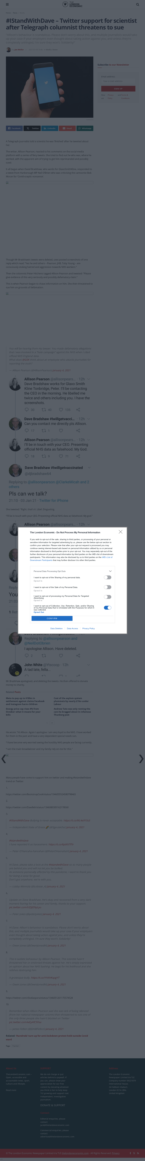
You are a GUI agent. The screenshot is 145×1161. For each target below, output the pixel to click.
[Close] (121, 532)
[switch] (107, 577)
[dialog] (72, 580)
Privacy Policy (88, 628)
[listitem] (72, 571)
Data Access (72, 628)
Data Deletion (56, 628)
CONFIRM (52, 618)
